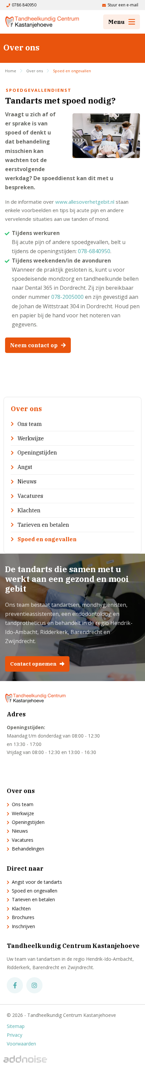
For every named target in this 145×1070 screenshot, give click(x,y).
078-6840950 (94, 251)
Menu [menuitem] (116, 22)
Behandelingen (28, 848)
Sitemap (16, 1026)
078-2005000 (67, 297)
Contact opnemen (33, 664)
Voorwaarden (21, 1043)
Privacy (14, 1035)
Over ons (34, 70)
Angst (25, 467)
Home (10, 70)
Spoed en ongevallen (72, 70)
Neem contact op (34, 345)
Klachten (29, 510)
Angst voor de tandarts (37, 882)
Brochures (23, 917)
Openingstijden (37, 452)
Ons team (30, 424)
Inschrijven (23, 926)
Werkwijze (31, 438)
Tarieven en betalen (43, 524)
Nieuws (27, 481)
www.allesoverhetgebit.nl (84, 201)
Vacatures (30, 495)
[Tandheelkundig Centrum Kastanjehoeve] (42, 22)
